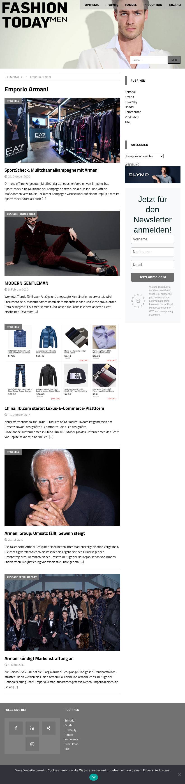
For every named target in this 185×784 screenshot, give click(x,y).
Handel (129, 106)
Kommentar (133, 111)
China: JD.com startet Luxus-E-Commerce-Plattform (54, 408)
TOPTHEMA (91, 4)
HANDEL (131, 4)
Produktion (132, 117)
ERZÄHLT (175, 4)
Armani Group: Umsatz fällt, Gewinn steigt (45, 533)
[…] (44, 198)
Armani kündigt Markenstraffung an (39, 658)
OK (94, 777)
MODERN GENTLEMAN (27, 282)
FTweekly (112, 4)
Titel (127, 122)
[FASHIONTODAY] (92, 65)
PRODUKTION (153, 4)
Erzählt (129, 96)
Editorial (130, 91)
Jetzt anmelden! (152, 277)
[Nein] (179, 774)
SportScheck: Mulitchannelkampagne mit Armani (52, 169)
